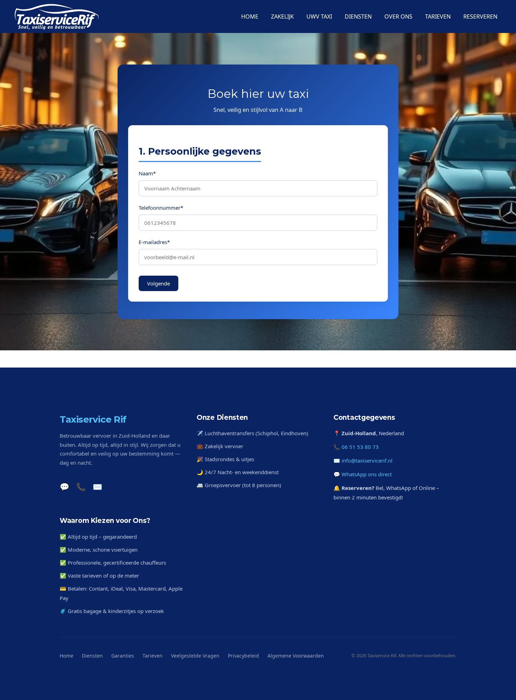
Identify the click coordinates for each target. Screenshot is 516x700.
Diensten (92, 655)
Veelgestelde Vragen (195, 655)
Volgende (158, 283)
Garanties (122, 655)
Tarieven (153, 655)
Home (66, 655)
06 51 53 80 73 (360, 446)
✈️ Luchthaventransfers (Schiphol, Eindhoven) (252, 433)
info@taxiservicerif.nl (367, 460)
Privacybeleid (243, 655)
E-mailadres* (154, 241)
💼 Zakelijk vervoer (220, 446)
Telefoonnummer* (161, 207)
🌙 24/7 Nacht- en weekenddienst (238, 472)
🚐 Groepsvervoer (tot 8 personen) (239, 485)
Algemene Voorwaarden (295, 655)
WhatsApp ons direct (367, 474)
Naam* (147, 172)
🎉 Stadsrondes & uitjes (225, 459)
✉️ (97, 486)
